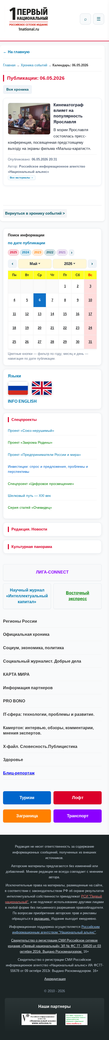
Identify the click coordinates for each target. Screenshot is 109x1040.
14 (52, 314)
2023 (37, 252)
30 (77, 342)
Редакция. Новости (29, 529)
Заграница (27, 815)
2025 (13, 252)
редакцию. (42, 919)
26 (27, 342)
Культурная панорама (31, 546)
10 (90, 300)
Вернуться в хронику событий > (35, 213)
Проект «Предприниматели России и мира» (44, 455)
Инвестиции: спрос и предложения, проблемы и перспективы (48, 469)
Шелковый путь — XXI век (29, 496)
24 (90, 328)
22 (65, 328)
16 (77, 314)
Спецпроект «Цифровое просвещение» (41, 484)
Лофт (77, 797)
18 (14, 328)
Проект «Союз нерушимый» (31, 431)
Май (33, 263)
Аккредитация (55, 979)
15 (65, 314)
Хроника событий (34, 65)
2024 (25, 252)
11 (14, 314)
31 (90, 342)
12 (27, 314)
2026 (68, 263)
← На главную (16, 52)
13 (39, 314)
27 (39, 342)
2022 (49, 252)
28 (52, 342)
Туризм (27, 797)
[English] (42, 388)
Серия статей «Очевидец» (30, 507)
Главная (9, 65)
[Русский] (18, 388)
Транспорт (77, 815)
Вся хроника (17, 89)
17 (90, 314)
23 (77, 328)
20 (39, 328)
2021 (62, 252)
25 (14, 342)
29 (65, 342)
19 (27, 328)
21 (52, 328)
